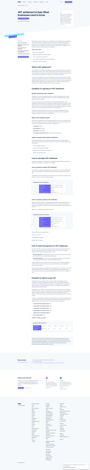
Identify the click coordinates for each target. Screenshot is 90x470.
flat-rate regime (60, 74)
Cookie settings (63, 419)
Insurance (47, 431)
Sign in (61, 1)
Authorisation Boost (35, 408)
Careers (61, 426)
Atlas (33, 406)
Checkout (33, 412)
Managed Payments (35, 428)
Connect (33, 415)
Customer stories (63, 406)
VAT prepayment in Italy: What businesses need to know (43, 359)
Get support (62, 435)
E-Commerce (48, 411)
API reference (48, 452)
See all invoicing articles (22, 362)
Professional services (50, 435)
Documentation (48, 451)
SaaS (47, 422)
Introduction (20, 40)
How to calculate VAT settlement (22, 48)
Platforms (47, 421)
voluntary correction (39, 285)
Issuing (33, 425)
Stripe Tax (47, 269)
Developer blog (48, 459)
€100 (48, 110)
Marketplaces (48, 418)
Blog (61, 408)
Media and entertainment (50, 432)
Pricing (47, 1)
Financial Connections (36, 421)
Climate (33, 414)
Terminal (33, 440)
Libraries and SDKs (49, 456)
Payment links (34, 430)
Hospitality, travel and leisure (51, 430)
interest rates (54, 301)
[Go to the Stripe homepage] (19, 403)
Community (62, 409)
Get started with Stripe (23, 18)
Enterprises (48, 405)
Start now (20, 387)
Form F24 (60, 249)
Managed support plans (64, 436)
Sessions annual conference (65, 411)
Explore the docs (63, 388)
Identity (33, 422)
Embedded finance (49, 412)
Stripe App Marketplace (50, 444)
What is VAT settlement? (22, 42)
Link (32, 427)
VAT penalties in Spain (37, 361)
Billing (33, 409)
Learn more (62, 24)
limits (59, 103)
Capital (33, 411)
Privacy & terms (63, 412)
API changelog (48, 455)
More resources (21, 5)
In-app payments (49, 416)
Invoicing (33, 424)
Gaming (47, 428)
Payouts (33, 432)
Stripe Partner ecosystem (50, 445)
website (41, 265)
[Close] (88, 464)
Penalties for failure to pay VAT (24, 53)
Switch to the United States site (69, 467)
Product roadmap (63, 425)
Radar (33, 434)
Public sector (48, 437)
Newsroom (62, 428)
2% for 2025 (42, 301)
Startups (47, 406)
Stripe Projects (48, 458)
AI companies (48, 424)
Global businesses (49, 415)
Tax (27, 5)
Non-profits (48, 434)
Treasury (33, 441)
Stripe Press (62, 429)
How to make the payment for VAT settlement (23, 51)
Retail (47, 438)
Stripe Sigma (34, 437)
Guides (61, 405)
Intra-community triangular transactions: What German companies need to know (48, 362)
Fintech (47, 427)
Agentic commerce (49, 408)
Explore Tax (48, 387)
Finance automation (49, 414)
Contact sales (68, 1)
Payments (33, 431)
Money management (49, 419)
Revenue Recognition (35, 435)
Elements (33, 419)
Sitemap (61, 418)
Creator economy (49, 425)
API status (48, 454)
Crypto (33, 416)
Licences (61, 416)
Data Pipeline (34, 418)
